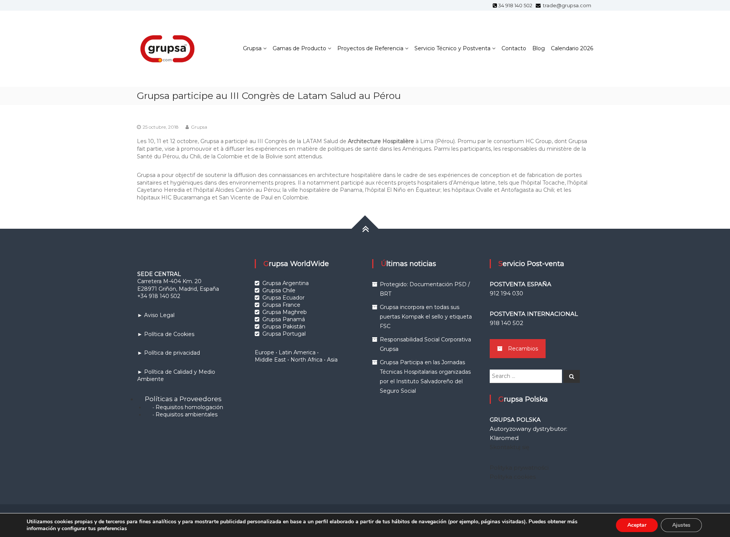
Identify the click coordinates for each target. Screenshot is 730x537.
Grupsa (252, 48)
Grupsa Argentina (285, 283)
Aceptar (636, 525)
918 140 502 (506, 323)
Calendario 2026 (572, 48)
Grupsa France (281, 304)
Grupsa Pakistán (283, 326)
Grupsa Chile (278, 290)
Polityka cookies (513, 476)
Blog (538, 48)
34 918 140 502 (516, 5)
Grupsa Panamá (283, 319)
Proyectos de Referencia (370, 48)
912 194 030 (506, 293)
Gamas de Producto (299, 48)
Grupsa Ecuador (283, 297)
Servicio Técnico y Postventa (452, 48)
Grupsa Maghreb (284, 312)
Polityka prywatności (519, 467)
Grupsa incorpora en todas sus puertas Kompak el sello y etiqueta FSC (426, 317)
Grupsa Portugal (284, 333)
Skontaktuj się (509, 447)
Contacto (513, 48)
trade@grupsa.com (566, 5)
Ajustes (681, 525)
